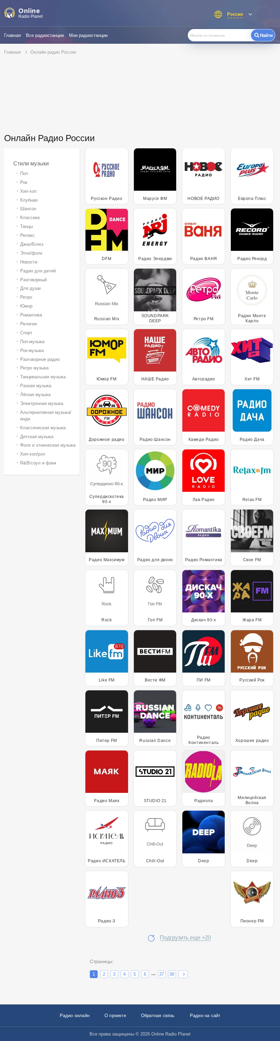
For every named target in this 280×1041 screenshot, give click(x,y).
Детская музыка (36, 436)
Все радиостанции (45, 35)
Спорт (26, 332)
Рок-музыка (32, 350)
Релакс (27, 235)
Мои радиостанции (88, 35)
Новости (28, 262)
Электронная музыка (41, 403)
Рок (23, 182)
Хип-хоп (28, 191)
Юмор (26, 306)
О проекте (115, 1015)
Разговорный (33, 279)
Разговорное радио (40, 359)
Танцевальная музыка (43, 376)
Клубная (29, 200)
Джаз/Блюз (31, 244)
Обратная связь (158, 1015)
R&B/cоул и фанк (38, 462)
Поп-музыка (32, 341)
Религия (28, 323)
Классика (30, 217)
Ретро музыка (34, 367)
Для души (30, 288)
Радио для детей (38, 270)
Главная (12, 35)
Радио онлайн (74, 1015)
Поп (24, 173)
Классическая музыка (43, 427)
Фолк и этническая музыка (47, 445)
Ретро (26, 297)
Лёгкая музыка (35, 394)
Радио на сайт (205, 1015)
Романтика (31, 314)
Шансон (28, 208)
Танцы (26, 226)
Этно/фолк (31, 253)
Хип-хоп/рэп (32, 454)
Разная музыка (35, 385)
